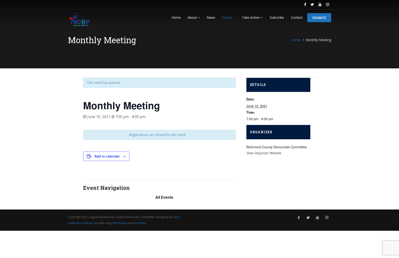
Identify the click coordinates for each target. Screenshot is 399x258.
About (193, 17)
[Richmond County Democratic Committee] (79, 18)
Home (176, 17)
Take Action (251, 17)
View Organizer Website (263, 153)
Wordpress (120, 223)
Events (227, 17)
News (211, 17)
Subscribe (277, 17)
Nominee (140, 223)
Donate (319, 17)
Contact (297, 17)
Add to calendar (107, 156)
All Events (164, 197)
